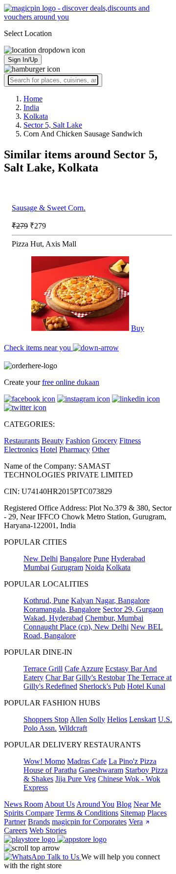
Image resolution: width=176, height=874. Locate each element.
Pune (101, 558)
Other (101, 449)
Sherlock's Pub (102, 686)
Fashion (78, 441)
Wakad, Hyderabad (53, 618)
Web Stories (47, 830)
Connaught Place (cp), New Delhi (76, 627)
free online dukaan (70, 382)
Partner (15, 821)
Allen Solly (87, 719)
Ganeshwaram (101, 770)
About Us (59, 804)
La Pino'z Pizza (132, 761)
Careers (15, 830)
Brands (39, 821)
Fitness (130, 441)
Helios (117, 719)
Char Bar (59, 677)
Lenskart (142, 719)
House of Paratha (50, 770)
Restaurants (22, 441)
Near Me (147, 804)
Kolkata (118, 567)
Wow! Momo (44, 761)
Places (157, 813)
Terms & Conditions (87, 813)
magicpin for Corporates (89, 821)
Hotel (48, 449)
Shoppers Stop (45, 719)
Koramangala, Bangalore (62, 609)
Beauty (53, 441)
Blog (124, 804)
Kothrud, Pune (46, 600)
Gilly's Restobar (100, 677)
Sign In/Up (23, 59)
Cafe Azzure (84, 669)
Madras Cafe (87, 761)
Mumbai (36, 567)
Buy (137, 328)
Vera (136, 821)
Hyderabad (128, 558)
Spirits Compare (29, 813)
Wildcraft (73, 728)
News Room (23, 804)
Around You (95, 804)
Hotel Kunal (146, 686)
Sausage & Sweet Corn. (49, 208)
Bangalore (75, 558)
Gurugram (67, 567)
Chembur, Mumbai (114, 618)
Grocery (104, 441)
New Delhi (40, 558)
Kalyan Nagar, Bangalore (110, 600)
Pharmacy (74, 449)
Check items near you (38, 347)
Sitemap (132, 813)
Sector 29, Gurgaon (133, 609)
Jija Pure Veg (75, 779)
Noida (94, 567)
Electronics (21, 449)
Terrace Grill (43, 669)
